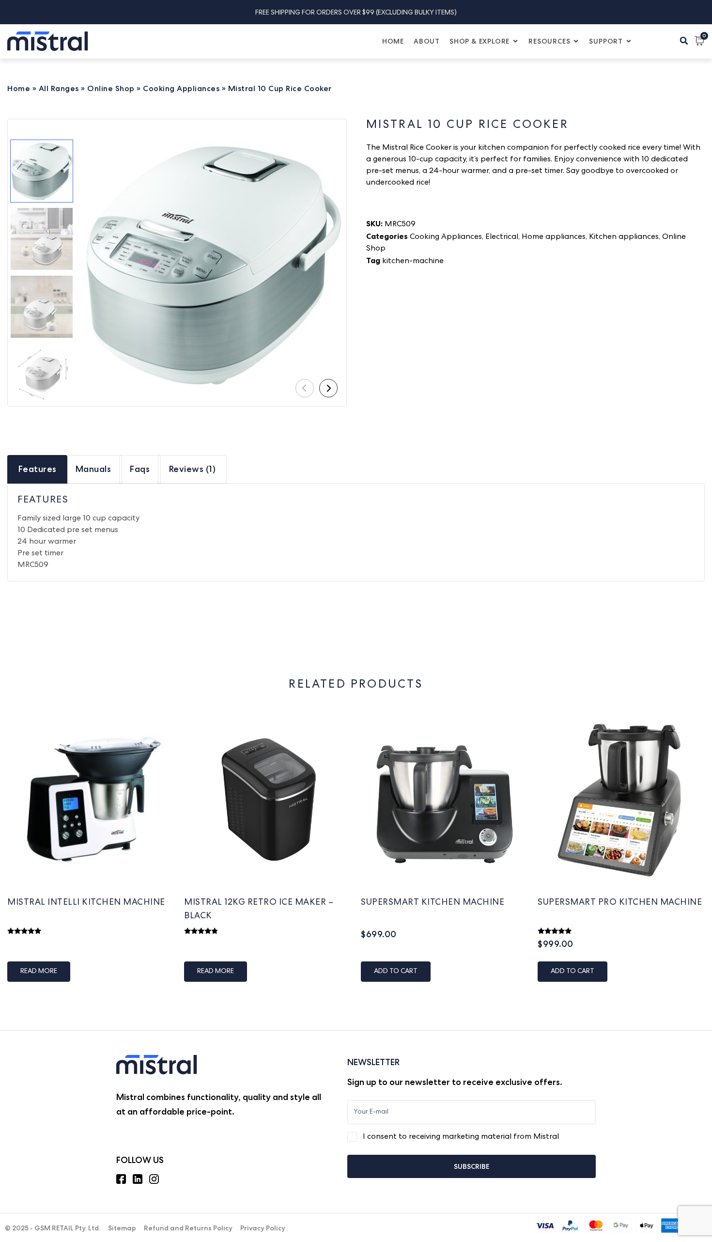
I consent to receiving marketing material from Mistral (461, 1137)
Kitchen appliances (624, 237)
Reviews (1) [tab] (192, 468)
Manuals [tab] (93, 468)
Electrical (501, 237)
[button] (684, 40)
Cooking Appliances (181, 88)
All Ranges (59, 88)
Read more (38, 971)
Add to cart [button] (396, 971)
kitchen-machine (413, 262)
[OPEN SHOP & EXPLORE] (515, 41)
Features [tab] (37, 468)
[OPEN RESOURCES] (576, 41)
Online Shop (111, 88)
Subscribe (471, 1166)
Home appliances (554, 237)
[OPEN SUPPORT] (628, 41)
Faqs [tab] (140, 468)
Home (18, 88)
